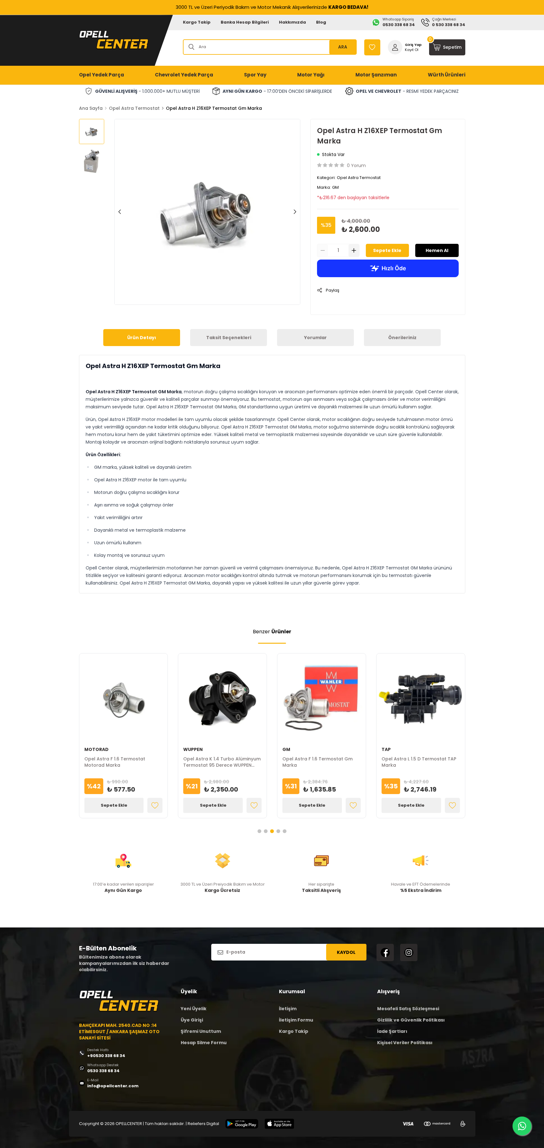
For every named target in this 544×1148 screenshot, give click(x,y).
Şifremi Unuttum (201, 1031)
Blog (321, 22)
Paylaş (332, 290)
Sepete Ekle (387, 250)
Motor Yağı (311, 74)
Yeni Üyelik (194, 1008)
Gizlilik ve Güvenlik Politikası (411, 1020)
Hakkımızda (292, 22)
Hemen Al (437, 250)
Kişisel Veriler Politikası (405, 1042)
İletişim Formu (296, 1020)
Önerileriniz (402, 337)
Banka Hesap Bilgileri (245, 22)
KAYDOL (346, 952)
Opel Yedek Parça (101, 74)
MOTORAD (96, 749)
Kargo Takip (197, 22)
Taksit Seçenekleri (228, 337)
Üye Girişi (192, 1020)
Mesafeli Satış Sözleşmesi (408, 1008)
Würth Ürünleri (446, 74)
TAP (386, 749)
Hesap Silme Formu (204, 1042)
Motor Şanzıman (376, 74)
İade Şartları (392, 1031)
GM (335, 187)
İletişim (288, 1008)
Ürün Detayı (141, 337)
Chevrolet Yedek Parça (184, 74)
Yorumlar (315, 337)
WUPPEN (193, 749)
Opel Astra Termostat (134, 108)
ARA (342, 47)
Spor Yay (255, 74)
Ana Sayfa (91, 108)
